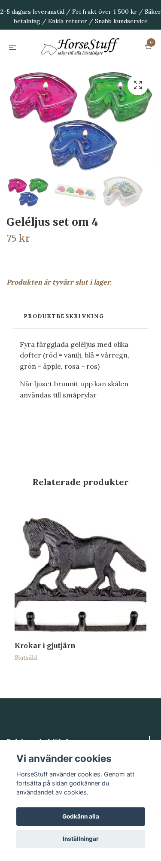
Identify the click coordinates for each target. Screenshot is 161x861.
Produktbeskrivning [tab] (64, 358)
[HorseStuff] (80, 68)
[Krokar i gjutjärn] (80, 617)
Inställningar (81, 838)
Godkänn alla (80, 816)
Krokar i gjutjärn (45, 687)
